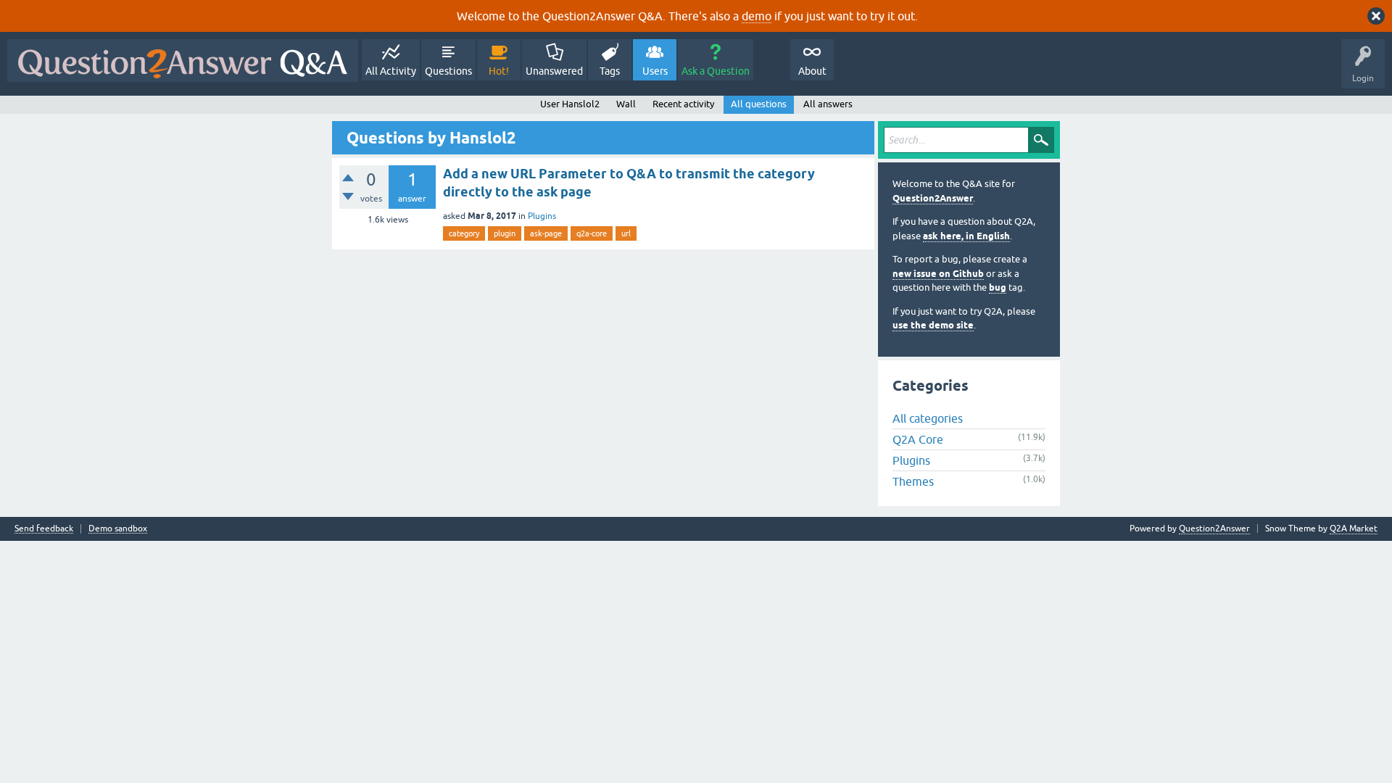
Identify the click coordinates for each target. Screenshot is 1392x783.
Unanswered (554, 71)
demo (756, 15)
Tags (610, 71)
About (812, 71)
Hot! (499, 71)
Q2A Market (1354, 528)
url (626, 233)
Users (655, 71)
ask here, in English (966, 236)
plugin (504, 233)
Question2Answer (932, 198)
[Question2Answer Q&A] (182, 60)
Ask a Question (716, 71)
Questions (448, 71)
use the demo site (933, 325)
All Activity (390, 71)
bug (997, 287)
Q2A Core (917, 439)
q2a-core (591, 233)
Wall (626, 104)
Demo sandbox (117, 529)
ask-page (546, 233)
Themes (913, 481)
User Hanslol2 (570, 104)
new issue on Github (938, 273)
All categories (927, 418)
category (464, 233)
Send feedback (43, 529)
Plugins (542, 216)
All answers (828, 104)
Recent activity (683, 104)
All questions (759, 104)
